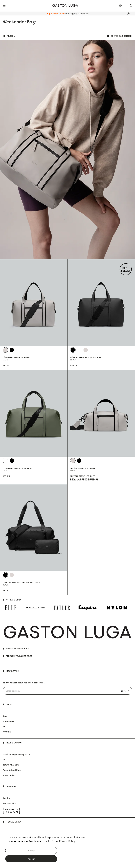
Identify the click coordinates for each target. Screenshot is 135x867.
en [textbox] (122, 5)
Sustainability (9, 803)
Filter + (11, 36)
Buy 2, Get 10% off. (56, 13)
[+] (128, 13)
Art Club (7, 731)
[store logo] (65, 5)
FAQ (4, 759)
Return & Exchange (12, 764)
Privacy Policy (9, 775)
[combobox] (122, 5)
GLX (5, 726)
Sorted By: (121, 36)
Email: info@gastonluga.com (16, 754)
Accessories (8, 721)
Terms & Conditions (12, 770)
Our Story (7, 798)
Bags (5, 716)
